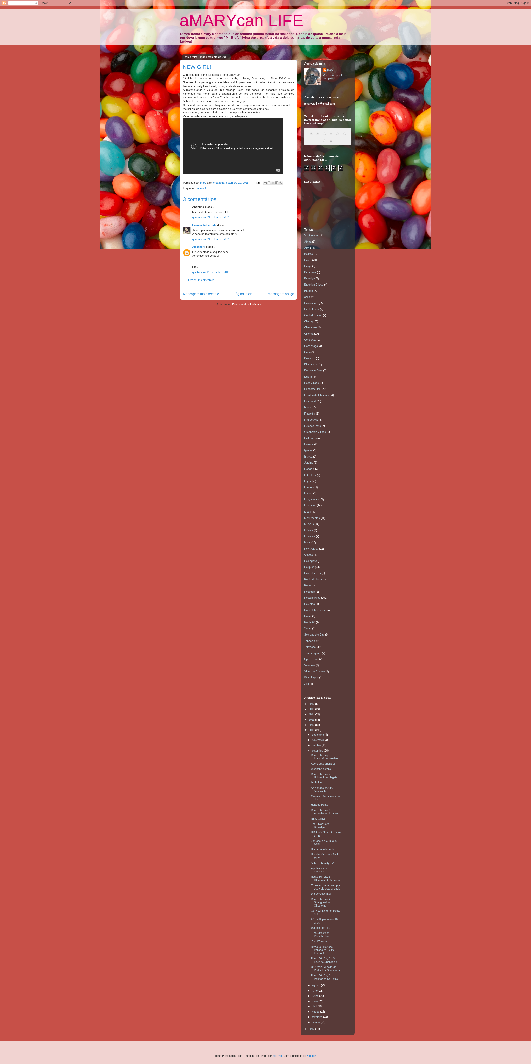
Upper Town (311, 659)
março (316, 1011)
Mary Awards (312, 499)
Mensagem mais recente (201, 294)
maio (315, 1001)
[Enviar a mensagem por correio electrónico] (258, 182)
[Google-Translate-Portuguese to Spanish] (331, 143)
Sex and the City (314, 634)
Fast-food (310, 401)
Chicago (309, 321)
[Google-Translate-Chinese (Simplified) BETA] (311, 135)
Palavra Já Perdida (204, 225)
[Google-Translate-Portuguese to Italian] (331, 135)
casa (307, 296)
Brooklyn (309, 278)
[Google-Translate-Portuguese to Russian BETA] (324, 143)
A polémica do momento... (319, 870)
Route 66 (309, 622)
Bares (307, 260)
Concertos (310, 339)
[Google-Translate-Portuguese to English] (344, 135)
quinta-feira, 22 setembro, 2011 (210, 272)
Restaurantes (312, 597)
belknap (277, 1055)
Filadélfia (309, 413)
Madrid (308, 493)
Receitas (309, 591)
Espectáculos (312, 388)
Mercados (310, 505)
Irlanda (308, 456)
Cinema (308, 333)
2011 (312, 730)
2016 (312, 703)
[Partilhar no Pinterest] (281, 183)
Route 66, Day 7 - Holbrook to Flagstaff (325, 775)
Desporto (309, 358)
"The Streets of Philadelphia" (320, 934)
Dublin (308, 376)
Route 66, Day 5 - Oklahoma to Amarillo (325, 878)
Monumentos (312, 518)
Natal (307, 542)
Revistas (309, 603)
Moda (307, 511)
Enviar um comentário (201, 280)
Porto (307, 585)
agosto (316, 985)
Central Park (311, 309)
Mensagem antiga (281, 294)
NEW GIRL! (318, 818)
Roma (307, 616)
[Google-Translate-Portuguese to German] (324, 135)
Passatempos (312, 573)
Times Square (312, 653)
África (307, 241)
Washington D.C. (321, 927)
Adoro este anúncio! (323, 763)
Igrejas (308, 450)
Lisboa (308, 468)
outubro (317, 745)
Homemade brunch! (322, 849)
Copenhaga (311, 346)
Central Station (313, 315)
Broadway (310, 272)
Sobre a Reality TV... (323, 863)
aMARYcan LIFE (241, 20)
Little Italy (310, 475)
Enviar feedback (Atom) (246, 304)
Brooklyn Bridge (313, 284)
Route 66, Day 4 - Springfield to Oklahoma (321, 902)
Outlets (308, 554)
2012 (312, 724)
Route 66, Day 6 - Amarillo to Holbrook (324, 812)
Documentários (313, 370)
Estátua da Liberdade (317, 395)
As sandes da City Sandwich (322, 789)
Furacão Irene (312, 425)
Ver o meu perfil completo (332, 77)
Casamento (311, 303)
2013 (312, 719)
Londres (309, 487)
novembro (318, 740)
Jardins (308, 462)
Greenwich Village (315, 431)
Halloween (310, 438)
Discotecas (311, 364)
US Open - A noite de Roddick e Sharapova (325, 968)
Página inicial (243, 294)
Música (308, 530)
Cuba (307, 352)
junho (315, 995)
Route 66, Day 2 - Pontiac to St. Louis (324, 977)
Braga (307, 266)
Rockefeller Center (315, 610)
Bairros (308, 253)
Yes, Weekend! (320, 941)
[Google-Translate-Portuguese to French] (317, 135)
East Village (311, 382)
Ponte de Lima (313, 579)
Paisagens (310, 561)
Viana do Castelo (314, 671)
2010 (312, 1028)
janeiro (316, 1022)
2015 (312, 709)
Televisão (201, 188)
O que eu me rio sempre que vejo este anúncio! (326, 887)
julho (315, 990)
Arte (306, 247)
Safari (307, 628)
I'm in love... (318, 782)
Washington (311, 677)
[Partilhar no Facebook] (277, 183)
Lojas (307, 481)
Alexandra (198, 246)
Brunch (308, 290)
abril (315, 1006)
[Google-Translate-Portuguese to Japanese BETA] (337, 135)
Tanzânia (309, 640)
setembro (318, 750)
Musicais (309, 536)
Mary (330, 69)
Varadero (309, 665)
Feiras (308, 407)
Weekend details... (322, 768)
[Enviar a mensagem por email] (265, 183)
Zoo (306, 683)
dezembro (318, 734)
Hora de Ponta (319, 804)
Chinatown (310, 327)
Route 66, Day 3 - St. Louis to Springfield (324, 960)
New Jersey (311, 548)
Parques (309, 567)
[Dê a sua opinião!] (269, 183)
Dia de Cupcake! (321, 893)
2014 (312, 714)
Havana (308, 444)
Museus (309, 524)
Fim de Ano (311, 419)
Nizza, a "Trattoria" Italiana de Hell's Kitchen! (322, 950)
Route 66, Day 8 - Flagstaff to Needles (324, 757)
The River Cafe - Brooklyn (321, 825)
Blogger (311, 1055)
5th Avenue (311, 235)
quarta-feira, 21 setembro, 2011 (211, 217)
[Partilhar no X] (273, 183)
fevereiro (317, 1017)
